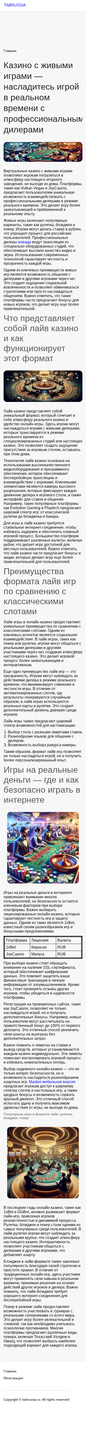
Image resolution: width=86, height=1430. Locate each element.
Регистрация (13, 1378)
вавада (24, 242)
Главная (10, 51)
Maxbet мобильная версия (52, 1082)
